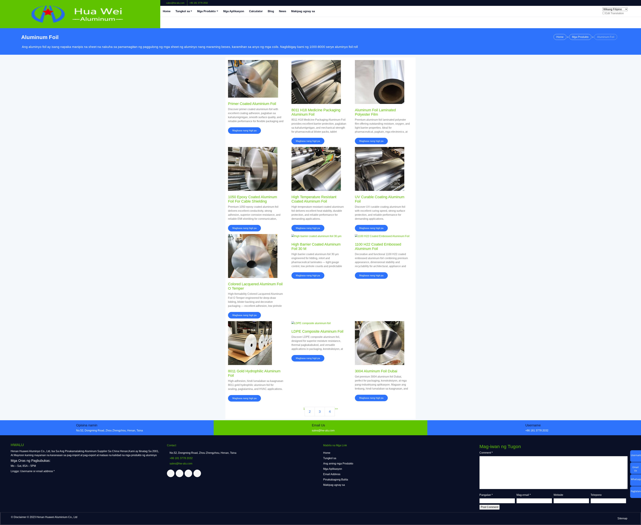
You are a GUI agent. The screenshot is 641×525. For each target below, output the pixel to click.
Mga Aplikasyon (233, 11)
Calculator (256, 11)
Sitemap (622, 518)
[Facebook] (627, 1)
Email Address (331, 474)
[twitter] (630, 1)
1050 (252, 199)
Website (558, 494)
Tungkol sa (182, 11)
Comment (486, 452)
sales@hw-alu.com (175, 3)
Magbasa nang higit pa (244, 130)
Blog (271, 11)
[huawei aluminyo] (80, 14)
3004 (376, 371)
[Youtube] (635, 1)
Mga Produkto (206, 11)
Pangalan (486, 494)
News (282, 11)
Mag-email (523, 494)
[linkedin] (633, 1)
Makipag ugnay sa (303, 11)
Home (166, 11)
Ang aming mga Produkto (338, 463)
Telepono (596, 494)
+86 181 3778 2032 (198, 3)
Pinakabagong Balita (335, 479)
